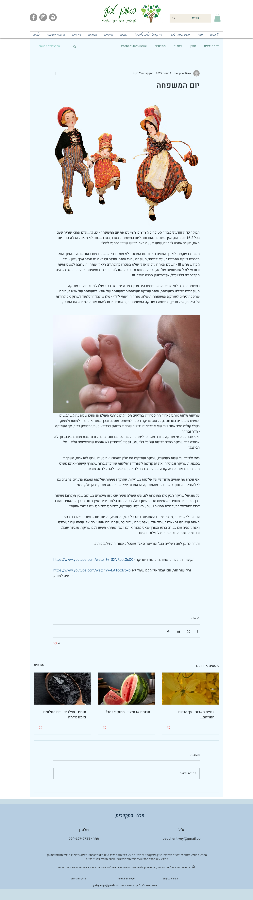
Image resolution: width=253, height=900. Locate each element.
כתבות (178, 46)
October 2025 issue (133, 46)
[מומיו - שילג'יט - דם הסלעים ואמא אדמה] (62, 689)
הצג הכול (39, 665)
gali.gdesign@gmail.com (106, 885)
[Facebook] (33, 17)
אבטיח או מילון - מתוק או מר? (128, 712)
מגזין (193, 46)
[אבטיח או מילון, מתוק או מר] (126, 689)
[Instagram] (43, 17)
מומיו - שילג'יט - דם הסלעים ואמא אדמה (64, 714)
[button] (217, 18)
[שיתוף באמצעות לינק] (169, 631)
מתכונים (160, 46)
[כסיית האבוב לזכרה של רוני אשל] (190, 689)
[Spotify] (53, 17)
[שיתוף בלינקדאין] (178, 631)
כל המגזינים (211, 46)
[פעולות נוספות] (55, 73)
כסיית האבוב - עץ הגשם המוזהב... (196, 714)
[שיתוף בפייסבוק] (198, 631)
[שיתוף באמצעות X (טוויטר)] (188, 631)
